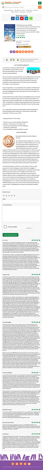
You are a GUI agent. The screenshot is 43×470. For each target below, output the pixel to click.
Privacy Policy (27, 466)
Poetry (30, 12)
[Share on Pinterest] (22, 18)
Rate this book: (6, 192)
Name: (4, 199)
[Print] (31, 18)
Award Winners (9, 10)
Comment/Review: (7, 204)
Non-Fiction (15, 12)
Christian (29, 10)
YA (24, 10)
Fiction (36, 10)
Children (18, 10)
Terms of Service (36, 466)
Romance (23, 12)
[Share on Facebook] (13, 18)
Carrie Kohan (21, 35)
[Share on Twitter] (17, 18)
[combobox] (21, 7)
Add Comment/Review (10, 235)
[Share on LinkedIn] (26, 18)
